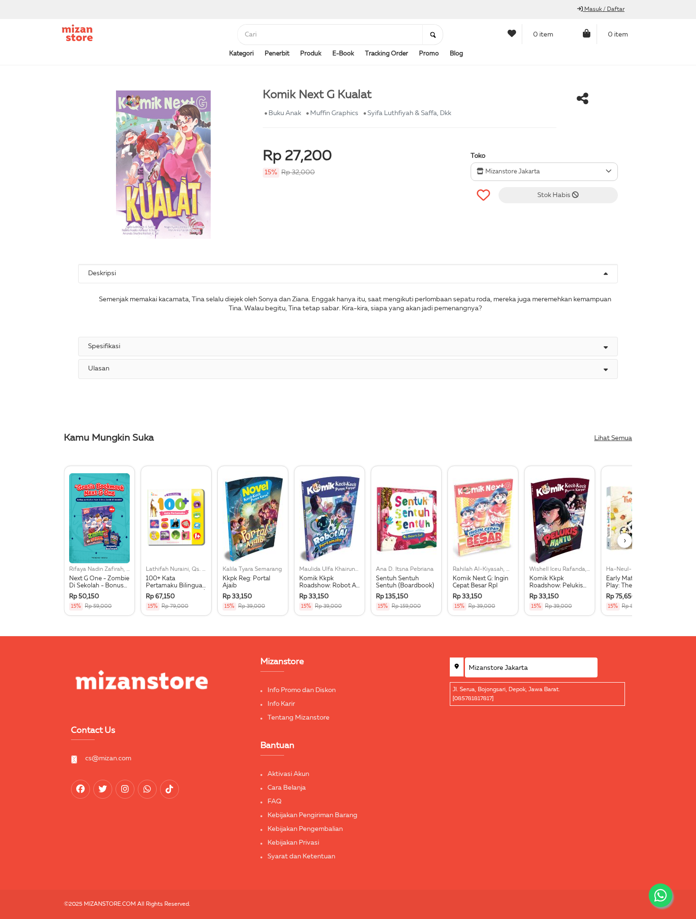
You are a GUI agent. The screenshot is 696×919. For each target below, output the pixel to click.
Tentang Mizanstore (299, 717)
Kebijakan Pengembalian (305, 829)
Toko (478, 156)
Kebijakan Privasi (293, 842)
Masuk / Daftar (604, 9)
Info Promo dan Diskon (302, 690)
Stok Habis (554, 195)
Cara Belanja (287, 787)
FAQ (275, 801)
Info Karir (281, 704)
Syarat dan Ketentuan (301, 856)
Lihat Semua (613, 438)
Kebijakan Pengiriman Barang (312, 815)
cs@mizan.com (108, 758)
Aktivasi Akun (288, 774)
